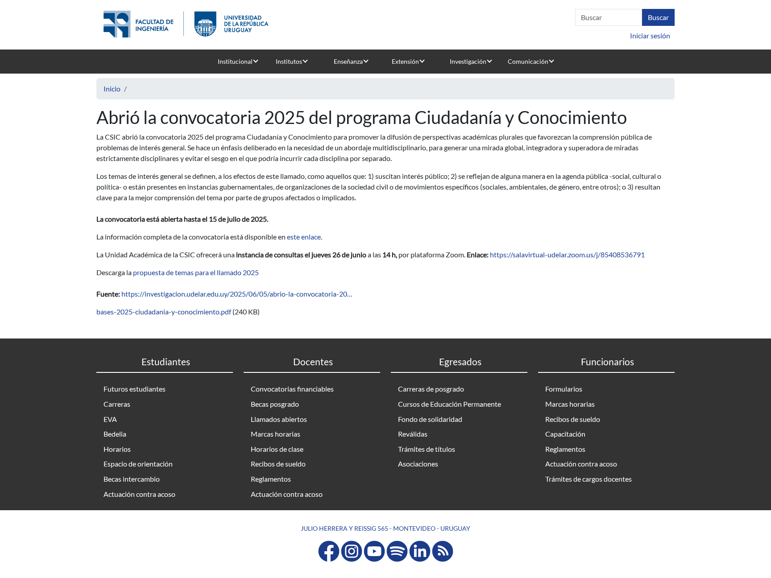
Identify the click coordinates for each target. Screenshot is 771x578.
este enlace (304, 236)
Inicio (112, 88)
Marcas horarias (275, 433)
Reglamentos (271, 479)
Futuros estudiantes (135, 388)
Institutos (289, 61)
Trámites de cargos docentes (588, 479)
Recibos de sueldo (278, 463)
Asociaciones (418, 463)
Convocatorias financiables (292, 388)
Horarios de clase (277, 449)
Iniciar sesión (650, 35)
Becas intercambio (132, 479)
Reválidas (412, 433)
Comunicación (528, 61)
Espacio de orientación (138, 463)
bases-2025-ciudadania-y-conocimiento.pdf (163, 311)
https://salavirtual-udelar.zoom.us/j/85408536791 (567, 254)
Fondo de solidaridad (430, 419)
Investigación (468, 61)
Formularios (563, 388)
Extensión (405, 61)
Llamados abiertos (279, 419)
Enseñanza (348, 61)
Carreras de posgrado (431, 388)
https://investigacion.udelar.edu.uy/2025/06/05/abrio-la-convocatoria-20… (236, 293)
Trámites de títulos (426, 449)
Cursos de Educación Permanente (449, 404)
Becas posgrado (275, 404)
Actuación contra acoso (139, 494)
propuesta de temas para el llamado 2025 (196, 272)
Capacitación (565, 433)
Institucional (235, 61)
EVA (110, 419)
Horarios (117, 449)
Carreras (117, 404)
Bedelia (115, 433)
